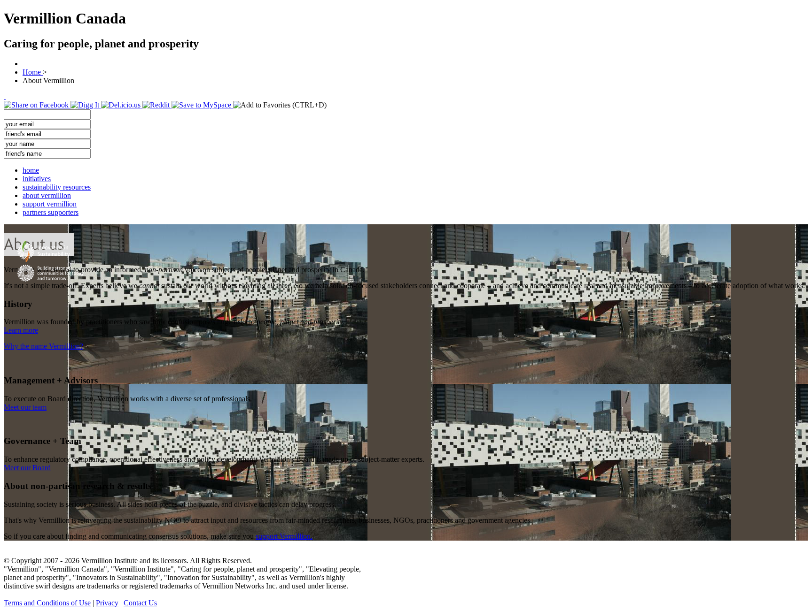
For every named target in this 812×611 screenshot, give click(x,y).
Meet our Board (27, 468)
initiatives (37, 179)
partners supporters (50, 212)
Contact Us (140, 603)
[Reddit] (157, 105)
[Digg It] (85, 105)
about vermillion (47, 195)
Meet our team (25, 407)
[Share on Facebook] (37, 105)
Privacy (107, 603)
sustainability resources (57, 187)
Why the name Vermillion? (43, 346)
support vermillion (50, 204)
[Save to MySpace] (202, 105)
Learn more (21, 330)
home (31, 170)
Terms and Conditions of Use (47, 603)
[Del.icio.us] (121, 105)
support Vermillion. (284, 536)
